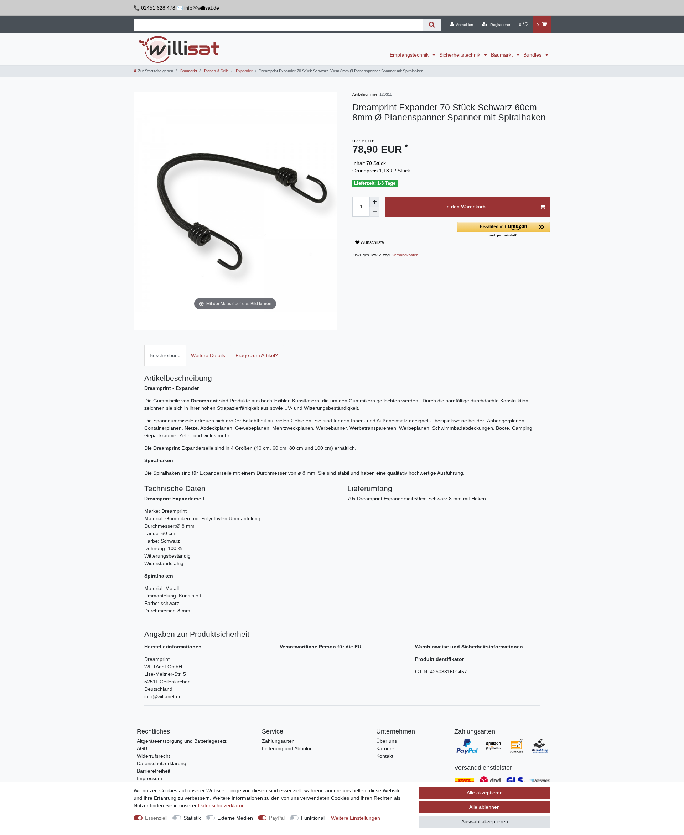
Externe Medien (235, 818)
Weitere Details (208, 355)
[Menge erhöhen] (374, 202)
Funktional (313, 818)
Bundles (533, 55)
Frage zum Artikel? (256, 355)
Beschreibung (165, 355)
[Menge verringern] (374, 212)
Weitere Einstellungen (355, 818)
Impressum (149, 778)
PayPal (277, 818)
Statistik (192, 818)
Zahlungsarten (278, 741)
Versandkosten (405, 255)
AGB (142, 748)
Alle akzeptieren (485, 792)
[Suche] (432, 25)
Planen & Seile (216, 71)
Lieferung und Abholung (289, 748)
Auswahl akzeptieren (484, 821)
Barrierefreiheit (153, 771)
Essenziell (156, 818)
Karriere (385, 748)
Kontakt (384, 756)
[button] (503, 230)
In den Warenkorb (465, 206)
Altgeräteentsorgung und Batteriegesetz (182, 741)
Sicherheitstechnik (460, 55)
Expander (244, 71)
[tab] (165, 355)
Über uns (386, 741)
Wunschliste (371, 242)
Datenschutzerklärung (161, 763)
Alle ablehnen (484, 807)
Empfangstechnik (410, 55)
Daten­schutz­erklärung (223, 805)
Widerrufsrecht (153, 756)
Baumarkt (502, 55)
